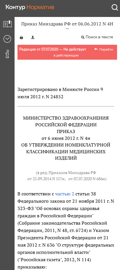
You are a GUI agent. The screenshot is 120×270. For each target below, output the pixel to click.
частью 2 (64, 194)
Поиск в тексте (99, 37)
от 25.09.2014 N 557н (46, 178)
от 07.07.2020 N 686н (86, 178)
